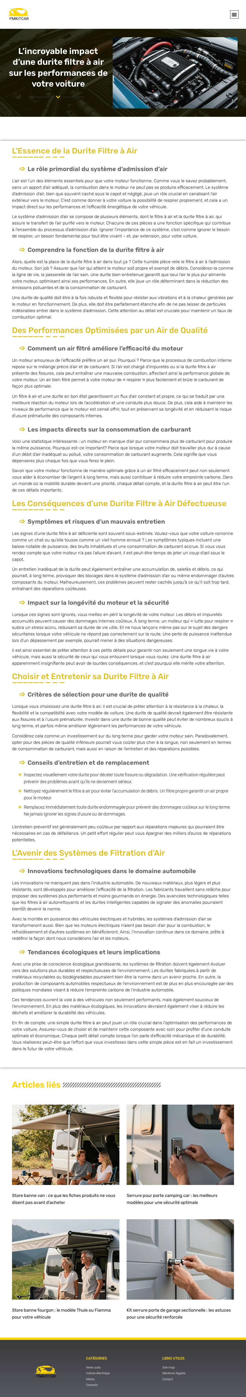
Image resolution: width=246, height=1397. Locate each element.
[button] (234, 14)
